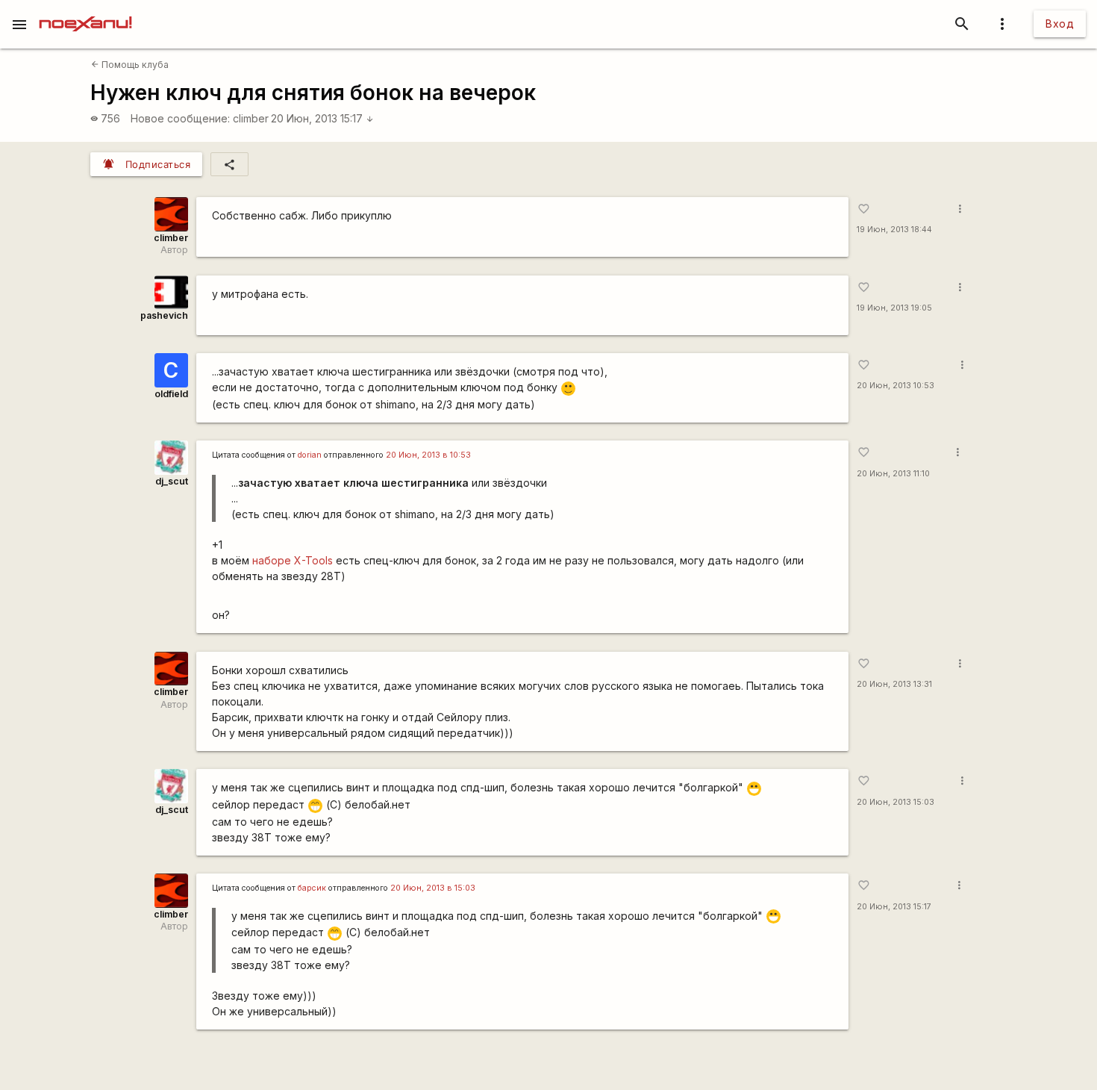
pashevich (164, 315)
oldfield (171, 393)
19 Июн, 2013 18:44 (894, 229)
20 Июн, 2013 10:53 (895, 385)
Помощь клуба (129, 64)
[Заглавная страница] (85, 10)
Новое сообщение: (180, 118)
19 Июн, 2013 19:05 (894, 308)
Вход (1060, 23)
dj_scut (171, 481)
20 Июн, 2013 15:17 (322, 118)
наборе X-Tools (292, 560)
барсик (312, 888)
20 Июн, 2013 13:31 (894, 684)
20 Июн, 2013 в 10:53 (428, 455)
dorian (310, 455)
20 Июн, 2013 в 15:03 (432, 888)
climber (251, 118)
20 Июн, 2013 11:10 (893, 474)
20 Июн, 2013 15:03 (895, 802)
